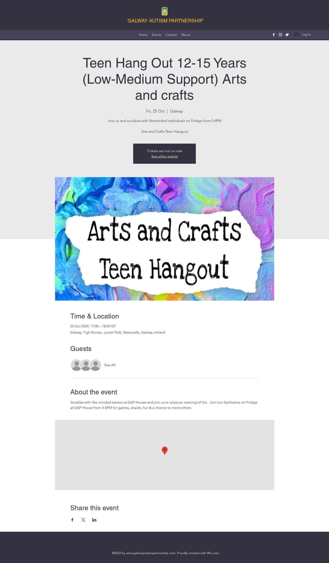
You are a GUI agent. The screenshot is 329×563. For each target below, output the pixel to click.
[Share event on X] (83, 520)
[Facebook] (273, 34)
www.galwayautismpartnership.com (150, 553)
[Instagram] (280, 34)
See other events (164, 156)
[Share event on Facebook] (72, 520)
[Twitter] (287, 34)
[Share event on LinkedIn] (94, 520)
